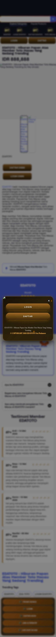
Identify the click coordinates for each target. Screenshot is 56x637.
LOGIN (28, 307)
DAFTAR (28, 316)
